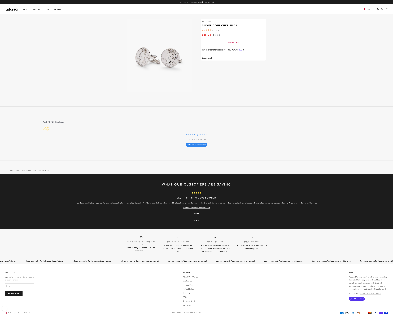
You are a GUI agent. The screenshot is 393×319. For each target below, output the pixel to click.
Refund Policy (188, 289)
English (27, 313)
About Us (36, 9)
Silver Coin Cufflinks (41, 170)
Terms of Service (190, 301)
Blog (47, 9)
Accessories (26, 170)
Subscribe (14, 293)
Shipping (186, 293)
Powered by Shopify (194, 313)
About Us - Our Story (191, 277)
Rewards (57, 9)
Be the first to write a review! (196, 145)
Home (12, 170)
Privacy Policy (188, 285)
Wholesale (187, 305)
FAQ (185, 297)
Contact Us (187, 281)
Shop (25, 9)
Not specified (208, 21)
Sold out (233, 42)
